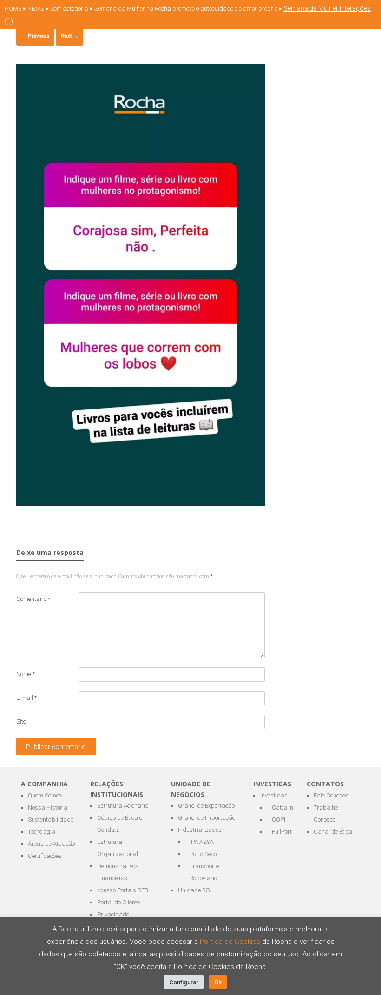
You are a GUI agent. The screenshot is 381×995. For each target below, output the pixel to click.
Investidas (274, 795)
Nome (25, 674)
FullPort (282, 831)
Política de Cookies (231, 941)
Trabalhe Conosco (326, 813)
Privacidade (113, 914)
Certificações (45, 855)
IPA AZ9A (202, 841)
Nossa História (47, 807)
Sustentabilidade (50, 819)
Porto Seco (203, 853)
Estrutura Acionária (123, 805)
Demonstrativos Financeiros (117, 872)
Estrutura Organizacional (117, 847)
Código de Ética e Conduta (119, 823)
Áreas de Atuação (51, 843)
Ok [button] (218, 982)
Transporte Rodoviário (204, 872)
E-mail (26, 697)
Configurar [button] (183, 982)
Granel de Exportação (206, 805)
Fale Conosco (331, 795)
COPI (278, 819)
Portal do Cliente (118, 902)
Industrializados (200, 829)
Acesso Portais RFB (122, 890)
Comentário (33, 598)
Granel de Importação (206, 817)
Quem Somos (45, 795)
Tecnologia (41, 831)
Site (21, 721)
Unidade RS (194, 890)
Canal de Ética (333, 831)
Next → (69, 36)
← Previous (35, 36)
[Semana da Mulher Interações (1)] (140, 503)
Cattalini (282, 807)
